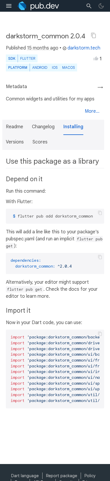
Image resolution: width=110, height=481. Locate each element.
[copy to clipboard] (100, 213)
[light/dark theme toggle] (101, 5)
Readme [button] (14, 127)
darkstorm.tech (83, 48)
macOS (68, 67)
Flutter (27, 58)
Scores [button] (40, 142)
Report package (61, 475)
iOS (54, 67)
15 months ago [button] (42, 48)
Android (39, 67)
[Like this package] (96, 58)
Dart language (25, 475)
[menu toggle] (8, 6)
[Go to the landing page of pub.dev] (38, 5)
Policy (90, 475)
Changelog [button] (43, 127)
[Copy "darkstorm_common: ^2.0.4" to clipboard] (94, 35)
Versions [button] (15, 142)
